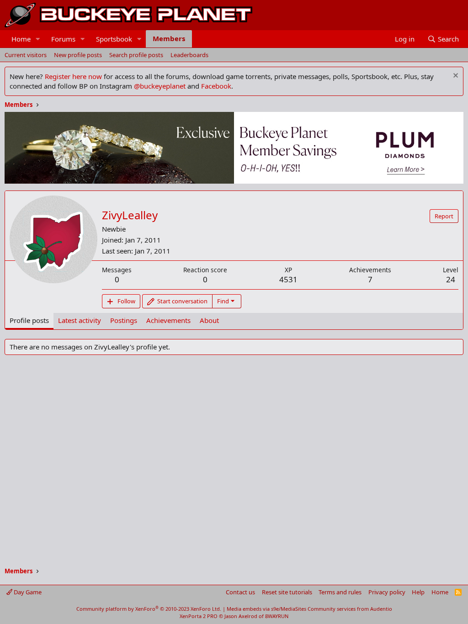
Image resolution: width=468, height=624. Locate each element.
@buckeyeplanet (160, 85)
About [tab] (209, 320)
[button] (38, 39)
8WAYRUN (276, 616)
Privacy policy (386, 592)
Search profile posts (136, 55)
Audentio (381, 608)
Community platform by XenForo (148, 608)
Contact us (240, 592)
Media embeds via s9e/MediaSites (266, 608)
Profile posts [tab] (29, 320)
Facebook (216, 85)
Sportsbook (114, 38)
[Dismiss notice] (454, 76)
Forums (63, 38)
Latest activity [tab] (79, 320)
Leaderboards (189, 55)
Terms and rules (340, 592)
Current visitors (26, 55)
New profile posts (78, 55)
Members (169, 38)
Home (21, 38)
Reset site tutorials (287, 592)
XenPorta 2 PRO (199, 616)
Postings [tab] (123, 320)
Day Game (27, 592)
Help (418, 592)
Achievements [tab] (168, 320)
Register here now (73, 76)
